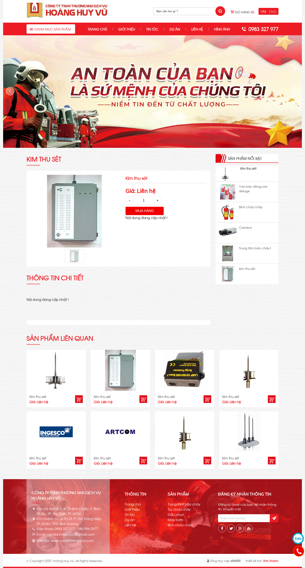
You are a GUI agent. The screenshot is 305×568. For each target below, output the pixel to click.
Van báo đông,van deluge (253, 188)
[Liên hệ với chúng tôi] (298, 551)
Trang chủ (97, 29)
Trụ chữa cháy (179, 509)
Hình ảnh (222, 29)
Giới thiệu (126, 29)
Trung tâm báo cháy (184, 504)
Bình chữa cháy (250, 206)
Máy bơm (175, 520)
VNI (263, 11)
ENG (272, 11)
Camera (245, 227)
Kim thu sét (248, 168)
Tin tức (152, 29)
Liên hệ (197, 29)
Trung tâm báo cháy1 (255, 248)
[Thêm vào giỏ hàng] (79, 399)
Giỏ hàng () (244, 12)
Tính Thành (270, 560)
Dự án (175, 29)
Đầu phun (176, 514)
